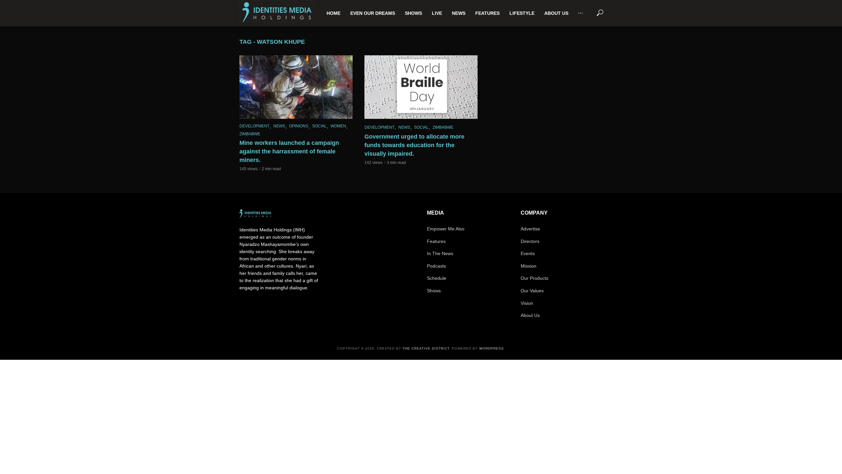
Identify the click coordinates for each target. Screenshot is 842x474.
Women (338, 126)
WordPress (491, 348)
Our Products (534, 278)
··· (580, 13)
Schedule (436, 278)
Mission (528, 266)
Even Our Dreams (372, 13)
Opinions (298, 126)
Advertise (530, 228)
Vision (527, 303)
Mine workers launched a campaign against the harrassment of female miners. (289, 151)
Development (254, 126)
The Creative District (426, 348)
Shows (413, 13)
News (458, 13)
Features (487, 13)
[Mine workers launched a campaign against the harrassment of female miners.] (296, 87)
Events (528, 253)
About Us (556, 13)
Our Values (532, 290)
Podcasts (436, 266)
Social (319, 126)
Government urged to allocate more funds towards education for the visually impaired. (414, 145)
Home (333, 13)
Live (437, 13)
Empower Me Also (445, 228)
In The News (440, 253)
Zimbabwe (249, 134)
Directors (530, 241)
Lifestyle (521, 13)
